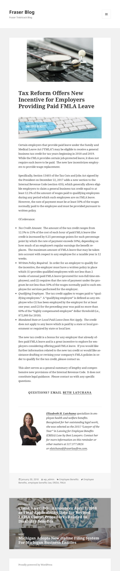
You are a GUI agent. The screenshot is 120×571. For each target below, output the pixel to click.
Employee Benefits (69, 479)
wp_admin (49, 479)
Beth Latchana (77, 392)
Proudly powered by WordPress (35, 564)
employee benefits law (39, 482)
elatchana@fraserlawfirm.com (68, 448)
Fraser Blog (22, 12)
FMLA (63, 482)
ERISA (56, 482)
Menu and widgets (106, 18)
